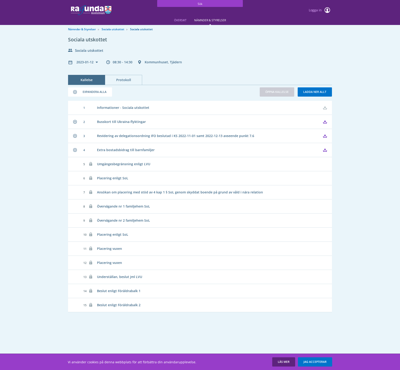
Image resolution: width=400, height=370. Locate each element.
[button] (90, 92)
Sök (200, 4)
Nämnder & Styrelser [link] (82, 29)
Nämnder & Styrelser (210, 20)
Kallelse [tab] (87, 80)
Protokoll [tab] (123, 80)
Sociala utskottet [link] (113, 29)
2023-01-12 (85, 62)
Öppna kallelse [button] (277, 92)
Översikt (180, 20)
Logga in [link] (316, 10)
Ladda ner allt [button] (314, 92)
